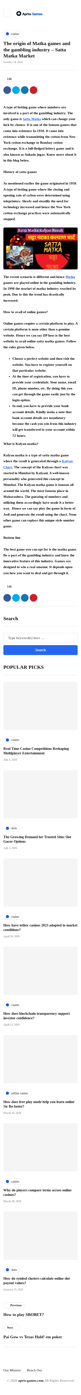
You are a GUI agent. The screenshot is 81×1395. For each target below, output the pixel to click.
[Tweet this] (16, 90)
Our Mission (12, 1370)
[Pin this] (33, 90)
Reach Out (34, 1370)
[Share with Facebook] (7, 90)
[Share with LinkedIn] (25, 90)
